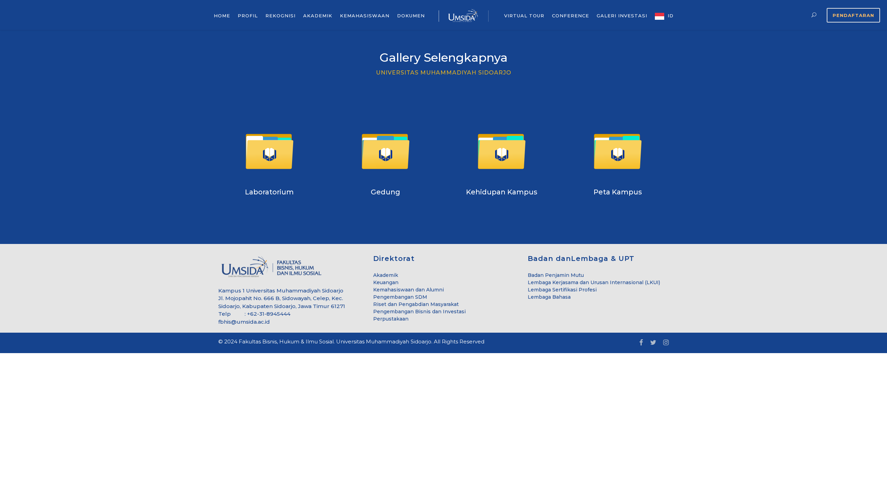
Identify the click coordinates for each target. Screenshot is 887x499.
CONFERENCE (570, 15)
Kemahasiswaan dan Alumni (408, 290)
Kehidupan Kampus (501, 192)
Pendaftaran (853, 15)
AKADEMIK (317, 15)
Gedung (385, 192)
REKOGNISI (280, 15)
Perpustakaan (391, 319)
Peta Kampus (618, 192)
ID (671, 15)
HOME (222, 15)
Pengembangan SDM (400, 297)
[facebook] (641, 343)
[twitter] (653, 343)
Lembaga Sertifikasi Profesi (562, 290)
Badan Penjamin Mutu (556, 275)
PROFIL (248, 15)
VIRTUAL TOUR (524, 15)
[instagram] (666, 343)
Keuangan (385, 282)
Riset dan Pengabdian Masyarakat (416, 304)
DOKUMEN (411, 15)
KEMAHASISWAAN (364, 15)
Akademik (385, 275)
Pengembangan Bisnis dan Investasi (419, 311)
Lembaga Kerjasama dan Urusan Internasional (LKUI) (594, 282)
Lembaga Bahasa (549, 297)
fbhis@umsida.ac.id (244, 321)
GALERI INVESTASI (622, 15)
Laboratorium (269, 192)
